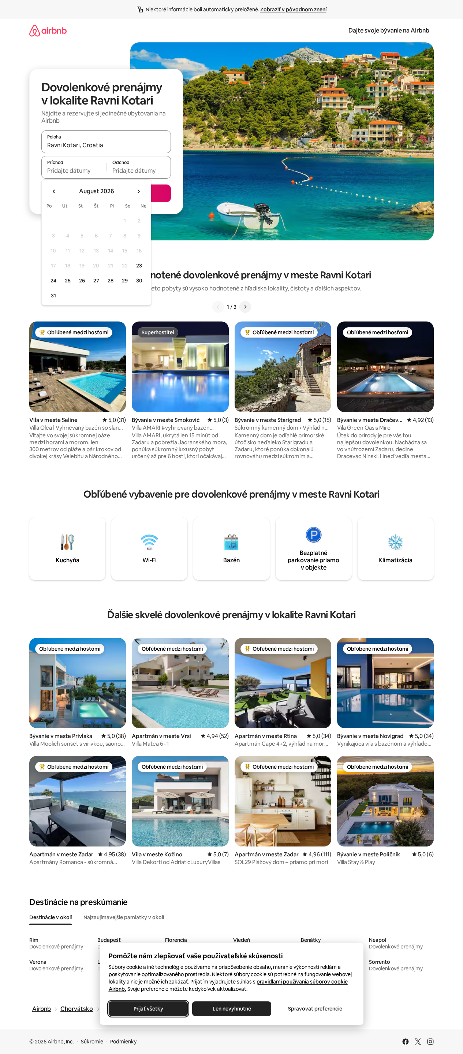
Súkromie (92, 1041)
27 (96, 280)
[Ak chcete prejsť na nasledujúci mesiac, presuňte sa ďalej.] (138, 191)
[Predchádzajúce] (218, 307)
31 (53, 295)
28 (110, 280)
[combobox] (106, 145)
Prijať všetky (148, 1008)
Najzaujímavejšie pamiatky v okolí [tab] (123, 917)
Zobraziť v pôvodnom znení (293, 9)
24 (53, 280)
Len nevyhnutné (231, 1008)
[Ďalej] (245, 307)
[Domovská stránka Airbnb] (48, 30)
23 (139, 265)
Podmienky (123, 1041)
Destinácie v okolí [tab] (50, 917)
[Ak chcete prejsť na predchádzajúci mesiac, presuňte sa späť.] (54, 191)
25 (68, 280)
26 (82, 280)
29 (125, 280)
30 (139, 280)
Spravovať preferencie (315, 1008)
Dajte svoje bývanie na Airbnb (388, 30)
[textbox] (73, 170)
